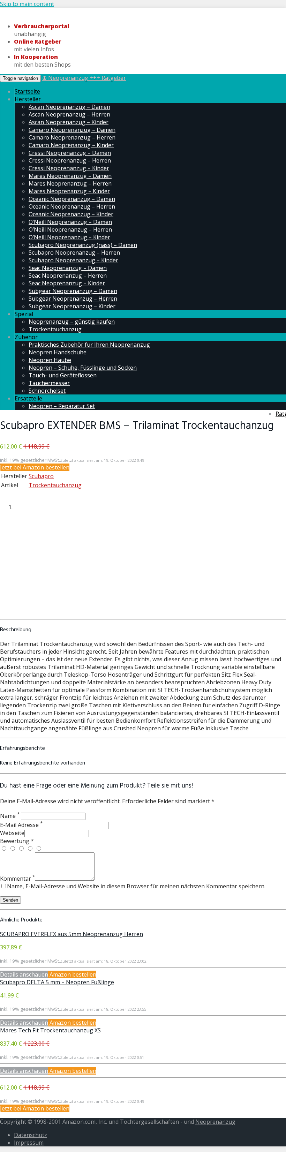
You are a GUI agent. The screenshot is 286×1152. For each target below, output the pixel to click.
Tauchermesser (49, 383)
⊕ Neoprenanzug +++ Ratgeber (84, 78)
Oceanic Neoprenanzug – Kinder (71, 214)
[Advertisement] (143, 567)
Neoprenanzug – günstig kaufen (72, 321)
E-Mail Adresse (21, 825)
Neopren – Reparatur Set (62, 406)
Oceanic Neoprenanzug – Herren (72, 206)
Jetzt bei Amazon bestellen (34, 467)
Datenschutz (30, 1135)
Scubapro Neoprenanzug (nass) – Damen (83, 245)
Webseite (12, 833)
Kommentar (17, 878)
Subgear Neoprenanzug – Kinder (72, 306)
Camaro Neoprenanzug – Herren (72, 137)
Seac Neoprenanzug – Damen (68, 268)
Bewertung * (17, 841)
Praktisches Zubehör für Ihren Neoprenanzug (89, 344)
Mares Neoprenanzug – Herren (70, 183)
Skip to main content (27, 4)
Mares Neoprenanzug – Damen (70, 176)
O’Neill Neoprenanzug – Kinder (69, 237)
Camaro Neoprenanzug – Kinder (71, 145)
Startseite (27, 91)
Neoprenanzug (215, 1121)
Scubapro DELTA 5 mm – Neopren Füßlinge (57, 982)
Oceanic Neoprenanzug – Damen (72, 199)
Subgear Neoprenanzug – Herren (73, 298)
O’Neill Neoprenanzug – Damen (70, 222)
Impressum (29, 1142)
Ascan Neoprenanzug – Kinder (68, 122)
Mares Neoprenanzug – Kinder (69, 191)
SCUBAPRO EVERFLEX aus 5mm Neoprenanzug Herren (71, 934)
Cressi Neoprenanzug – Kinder (69, 168)
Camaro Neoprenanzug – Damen (72, 130)
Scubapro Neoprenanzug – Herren (74, 252)
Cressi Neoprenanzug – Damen (70, 153)
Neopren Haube (50, 360)
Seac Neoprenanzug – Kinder (67, 283)
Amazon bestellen (72, 974)
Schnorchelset (47, 390)
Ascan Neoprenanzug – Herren (69, 114)
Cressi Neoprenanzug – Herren (70, 160)
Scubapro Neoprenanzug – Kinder (73, 260)
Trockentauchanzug (55, 329)
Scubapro (41, 476)
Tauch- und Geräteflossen (63, 375)
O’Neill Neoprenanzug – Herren (70, 229)
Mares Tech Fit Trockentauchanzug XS (50, 1030)
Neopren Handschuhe (57, 352)
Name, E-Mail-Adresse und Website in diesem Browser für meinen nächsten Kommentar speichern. (136, 886)
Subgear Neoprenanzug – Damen (73, 291)
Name (10, 816)
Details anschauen (24, 974)
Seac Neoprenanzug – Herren (68, 275)
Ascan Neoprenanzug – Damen (69, 107)
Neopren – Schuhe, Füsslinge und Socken (83, 367)
